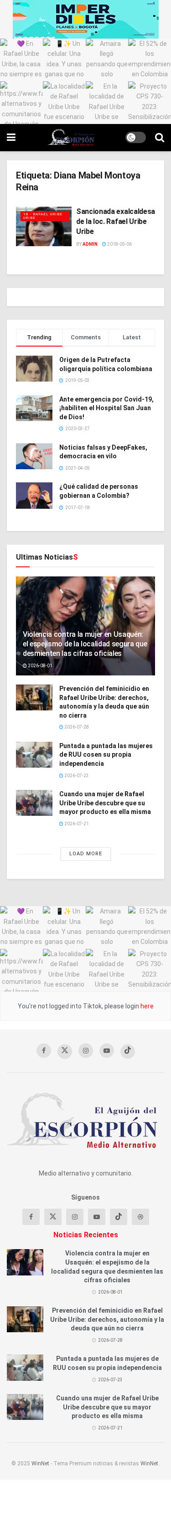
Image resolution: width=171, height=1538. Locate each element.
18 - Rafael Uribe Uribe (42, 216)
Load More (85, 854)
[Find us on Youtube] (106, 1050)
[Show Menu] (11, 137)
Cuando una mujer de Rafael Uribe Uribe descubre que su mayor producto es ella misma (105, 802)
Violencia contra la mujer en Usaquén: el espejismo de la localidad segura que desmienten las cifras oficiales (85, 644)
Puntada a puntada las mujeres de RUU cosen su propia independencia (106, 754)
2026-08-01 (39, 665)
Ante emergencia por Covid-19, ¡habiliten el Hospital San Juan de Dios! (106, 408)
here (146, 1006)
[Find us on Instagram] (85, 1050)
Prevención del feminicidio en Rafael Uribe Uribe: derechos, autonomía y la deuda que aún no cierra (107, 1319)
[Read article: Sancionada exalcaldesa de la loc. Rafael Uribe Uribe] (44, 226)
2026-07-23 (76, 775)
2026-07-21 (76, 823)
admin (90, 244)
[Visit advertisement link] (85, 19)
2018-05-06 (119, 244)
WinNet (40, 1463)
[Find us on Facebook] (43, 1050)
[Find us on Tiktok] (118, 1217)
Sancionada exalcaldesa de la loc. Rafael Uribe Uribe (115, 221)
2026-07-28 (76, 726)
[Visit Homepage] (70, 138)
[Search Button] (159, 137)
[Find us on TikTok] (127, 1051)
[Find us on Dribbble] (140, 1217)
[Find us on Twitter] (64, 1051)
